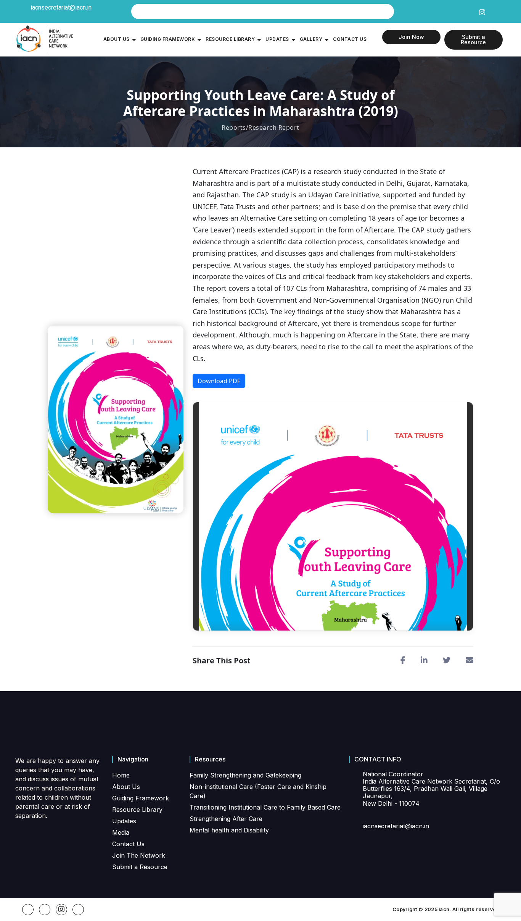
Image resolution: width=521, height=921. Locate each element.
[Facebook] (457, 11)
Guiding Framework (167, 39)
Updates (277, 39)
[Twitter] (469, 11)
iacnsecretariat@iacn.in (61, 7)
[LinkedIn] (493, 11)
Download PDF (219, 381)
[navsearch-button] (262, 11)
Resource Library (230, 39)
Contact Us (350, 39)
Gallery (311, 39)
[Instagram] (481, 11)
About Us (116, 39)
